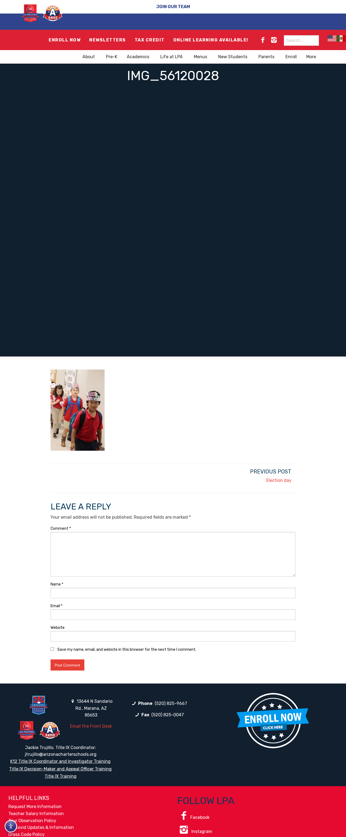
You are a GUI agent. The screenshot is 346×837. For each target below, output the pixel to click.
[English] (332, 38)
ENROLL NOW (65, 39)
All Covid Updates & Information (41, 827)
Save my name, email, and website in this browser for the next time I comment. (126, 649)
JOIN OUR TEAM (173, 6)
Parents (266, 56)
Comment (61, 528)
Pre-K (111, 56)
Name (57, 584)
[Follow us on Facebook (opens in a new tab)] (262, 40)
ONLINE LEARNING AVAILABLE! (210, 39)
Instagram (201, 831)
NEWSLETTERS (107, 39)
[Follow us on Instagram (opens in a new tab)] (273, 40)
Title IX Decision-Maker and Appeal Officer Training (60, 768)
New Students (232, 56)
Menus (200, 56)
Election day (278, 480)
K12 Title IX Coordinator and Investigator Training (60, 761)
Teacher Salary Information (36, 813)
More (311, 56)
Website (58, 627)
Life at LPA (171, 56)
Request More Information (35, 806)
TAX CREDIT (150, 39)
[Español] (341, 38)
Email (56, 606)
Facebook (199, 817)
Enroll (291, 56)
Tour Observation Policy (32, 820)
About (88, 56)
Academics (138, 56)
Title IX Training (60, 776)
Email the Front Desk (91, 726)
